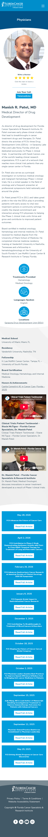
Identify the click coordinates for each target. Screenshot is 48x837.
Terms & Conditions (31, 798)
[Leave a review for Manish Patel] (24, 81)
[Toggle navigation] (43, 6)
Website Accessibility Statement (24, 801)
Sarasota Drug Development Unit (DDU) (24, 322)
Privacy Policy (13, 798)
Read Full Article (24, 526)
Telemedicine (24, 96)
